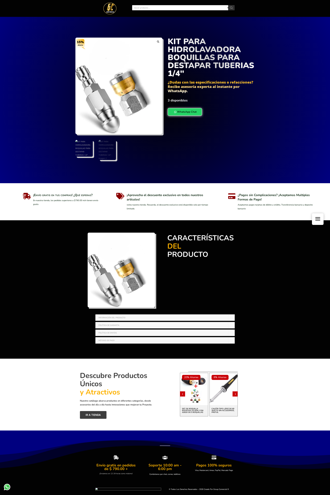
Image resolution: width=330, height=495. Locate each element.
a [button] (318, 219)
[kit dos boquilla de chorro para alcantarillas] (121, 306)
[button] (158, 41)
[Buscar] (231, 7)
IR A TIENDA (93, 414)
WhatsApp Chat (185, 112)
